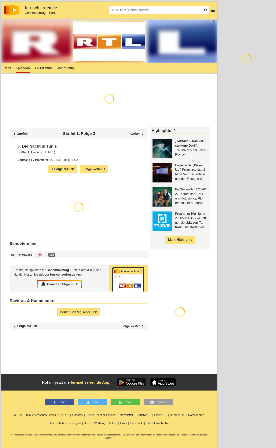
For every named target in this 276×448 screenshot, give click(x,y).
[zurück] (21, 133)
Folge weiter (130, 326)
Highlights (161, 130)
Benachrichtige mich (62, 284)
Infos (7, 68)
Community (65, 68)
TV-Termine (43, 68)
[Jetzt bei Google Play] (131, 382)
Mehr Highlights (180, 239)
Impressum (177, 415)
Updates (77, 415)
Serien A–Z (143, 415)
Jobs (87, 423)
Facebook (136, 423)
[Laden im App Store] (163, 382)
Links (123, 423)
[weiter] (137, 133)
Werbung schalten (105, 423)
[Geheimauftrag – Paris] (128, 278)
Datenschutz (196, 415)
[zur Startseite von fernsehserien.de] (11, 10)
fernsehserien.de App (90, 382)
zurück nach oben (158, 423)
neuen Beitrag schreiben (78, 312)
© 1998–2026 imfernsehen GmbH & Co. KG (41, 415)
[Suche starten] (205, 10)
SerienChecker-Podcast (101, 415)
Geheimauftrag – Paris (41, 13)
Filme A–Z (160, 415)
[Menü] (213, 10)
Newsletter (126, 415)
